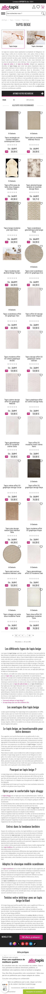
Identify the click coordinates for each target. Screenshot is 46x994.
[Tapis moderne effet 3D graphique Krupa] (34, 511)
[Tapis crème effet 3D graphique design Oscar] (12, 468)
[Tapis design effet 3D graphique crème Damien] (34, 339)
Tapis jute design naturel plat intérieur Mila (12, 530)
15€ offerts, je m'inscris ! (31, 937)
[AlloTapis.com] (11, 8)
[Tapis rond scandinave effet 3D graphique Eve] (34, 253)
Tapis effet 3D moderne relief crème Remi (34, 444)
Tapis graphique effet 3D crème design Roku (34, 401)
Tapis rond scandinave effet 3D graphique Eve (34, 272)
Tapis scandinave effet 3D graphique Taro (12, 315)
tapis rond (9, 676)
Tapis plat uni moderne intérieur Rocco (34, 138)
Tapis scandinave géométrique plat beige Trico (34, 230)
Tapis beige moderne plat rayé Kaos (12, 229)
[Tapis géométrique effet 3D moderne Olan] (34, 554)
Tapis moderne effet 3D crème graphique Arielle (12, 359)
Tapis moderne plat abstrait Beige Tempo (12, 272)
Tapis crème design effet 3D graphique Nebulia (12, 402)
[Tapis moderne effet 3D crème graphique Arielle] (12, 339)
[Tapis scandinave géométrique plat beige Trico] (34, 211)
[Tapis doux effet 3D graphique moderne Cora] (34, 597)
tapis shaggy (7, 795)
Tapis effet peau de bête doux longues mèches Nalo (12, 187)
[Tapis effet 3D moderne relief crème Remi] (34, 425)
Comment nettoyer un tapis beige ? (13, 700)
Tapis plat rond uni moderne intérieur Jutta (12, 572)
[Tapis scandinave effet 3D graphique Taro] (12, 296)
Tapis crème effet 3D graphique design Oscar (12, 486)
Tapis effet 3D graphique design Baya (34, 486)
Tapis (11, 20)
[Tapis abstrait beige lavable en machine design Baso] (34, 168)
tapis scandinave (8, 868)
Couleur (17, 20)
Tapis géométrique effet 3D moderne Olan (34, 572)
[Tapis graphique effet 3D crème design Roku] (34, 382)
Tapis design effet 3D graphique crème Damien (34, 359)
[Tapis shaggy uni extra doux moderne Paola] (12, 597)
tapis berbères (8, 847)
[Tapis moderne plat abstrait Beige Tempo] (12, 253)
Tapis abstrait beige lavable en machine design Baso (34, 187)
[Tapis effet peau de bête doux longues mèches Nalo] (12, 168)
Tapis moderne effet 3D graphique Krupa (34, 529)
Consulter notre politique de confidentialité (15, 978)
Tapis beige (13, 46)
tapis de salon (8, 64)
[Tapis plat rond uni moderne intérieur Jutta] (12, 554)
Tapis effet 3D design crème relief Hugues (34, 315)
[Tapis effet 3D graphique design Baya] (34, 468)
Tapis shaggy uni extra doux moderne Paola (12, 615)
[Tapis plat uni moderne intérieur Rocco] (34, 120)
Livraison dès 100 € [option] (23, 2)
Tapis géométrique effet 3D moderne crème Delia (12, 444)
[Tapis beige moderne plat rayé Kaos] (12, 211)
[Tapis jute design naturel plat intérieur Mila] (12, 511)
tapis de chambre (23, 64)
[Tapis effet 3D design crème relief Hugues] (34, 296)
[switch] (5, 989)
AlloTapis (4, 20)
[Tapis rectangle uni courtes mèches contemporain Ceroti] (12, 120)
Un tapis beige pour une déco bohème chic (16, 702)
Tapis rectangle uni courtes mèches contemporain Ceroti (12, 139)
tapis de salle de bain (20, 684)
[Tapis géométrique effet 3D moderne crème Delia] (12, 425)
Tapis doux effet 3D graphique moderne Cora (34, 616)
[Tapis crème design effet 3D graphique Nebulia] (12, 382)
